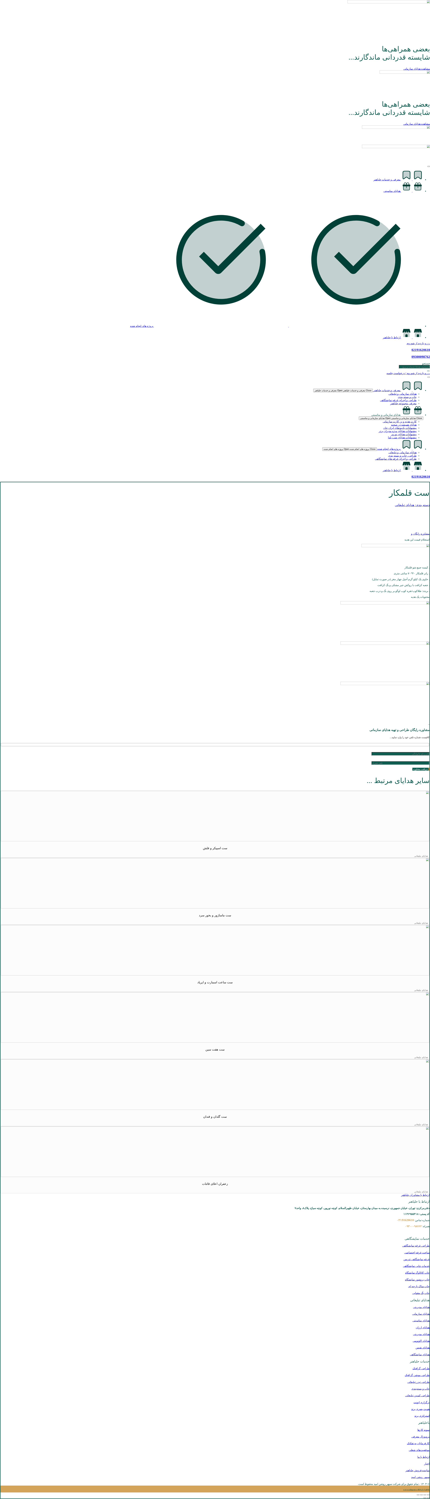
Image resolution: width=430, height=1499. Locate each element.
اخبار (426, 1463)
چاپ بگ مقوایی (420, 1293)
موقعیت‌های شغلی (419, 1450)
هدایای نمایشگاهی (419, 1354)
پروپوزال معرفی (420, 1436)
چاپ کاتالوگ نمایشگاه (417, 1272)
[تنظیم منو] (428, 377)
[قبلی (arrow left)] (428, 1497)
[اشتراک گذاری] (421, 1494)
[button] (421, 856)
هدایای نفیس (422, 1347)
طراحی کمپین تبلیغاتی (417, 1395)
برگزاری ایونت (421, 1402)
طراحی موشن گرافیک (417, 1375)
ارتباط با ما (423, 1457)
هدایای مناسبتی (421, 1320)
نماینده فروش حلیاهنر (417, 1470)
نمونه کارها (423, 1429)
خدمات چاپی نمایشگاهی (416, 1266)
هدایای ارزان (422, 1327)
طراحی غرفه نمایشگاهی (415, 1245)
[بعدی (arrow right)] (424, 1497)
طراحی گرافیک (421, 1368)
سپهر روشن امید (420, 1477)
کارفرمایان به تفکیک (418, 1443)
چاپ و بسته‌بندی (420, 1388)
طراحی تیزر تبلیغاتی (418, 1382)
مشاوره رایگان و (420, 533)
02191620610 (421, 476)
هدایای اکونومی (421, 1340)
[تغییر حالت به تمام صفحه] (424, 1494)
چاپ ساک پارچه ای (418, 1286)
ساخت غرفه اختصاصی (416, 1252)
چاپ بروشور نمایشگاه (417, 1279)
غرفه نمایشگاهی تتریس (416, 1259)
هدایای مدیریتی (421, 1307)
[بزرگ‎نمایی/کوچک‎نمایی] (428, 1494)
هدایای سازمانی (420, 1313)
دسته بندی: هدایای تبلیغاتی (412, 505)
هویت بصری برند (420, 1409)
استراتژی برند (421, 1415)
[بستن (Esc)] (418, 1494)
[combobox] (414, 367)
